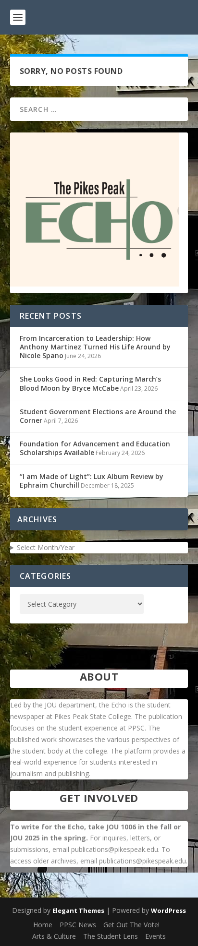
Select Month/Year (45, 547)
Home (42, 924)
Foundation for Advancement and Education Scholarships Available (95, 448)
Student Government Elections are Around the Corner (98, 416)
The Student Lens (110, 936)
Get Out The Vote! (131, 924)
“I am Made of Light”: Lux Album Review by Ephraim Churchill (91, 481)
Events (155, 936)
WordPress (168, 910)
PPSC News (78, 924)
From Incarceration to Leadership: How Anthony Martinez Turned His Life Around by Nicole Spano (95, 347)
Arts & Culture (54, 936)
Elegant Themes (78, 910)
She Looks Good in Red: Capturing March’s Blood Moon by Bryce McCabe (90, 383)
